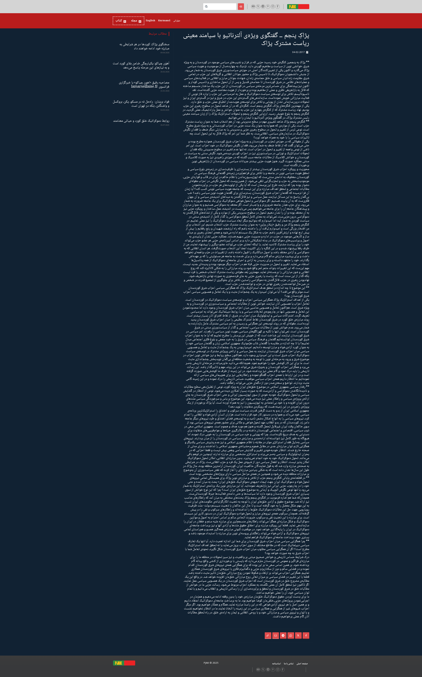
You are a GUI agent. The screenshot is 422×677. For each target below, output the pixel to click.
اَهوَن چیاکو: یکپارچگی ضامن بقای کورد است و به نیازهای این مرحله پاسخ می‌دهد (141, 66)
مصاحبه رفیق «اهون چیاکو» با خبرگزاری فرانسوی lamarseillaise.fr (144, 85)
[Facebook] (277, 6)
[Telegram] (263, 6)
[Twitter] (258, 6)
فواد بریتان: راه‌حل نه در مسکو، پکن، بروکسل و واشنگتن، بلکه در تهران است (141, 104)
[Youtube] (253, 6)
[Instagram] (273, 6)
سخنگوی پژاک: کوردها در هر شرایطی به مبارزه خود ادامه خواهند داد (144, 46)
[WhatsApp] (290, 635)
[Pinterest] (268, 6)
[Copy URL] (268, 635)
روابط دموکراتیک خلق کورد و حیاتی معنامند (141, 121)
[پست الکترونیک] (275, 635)
